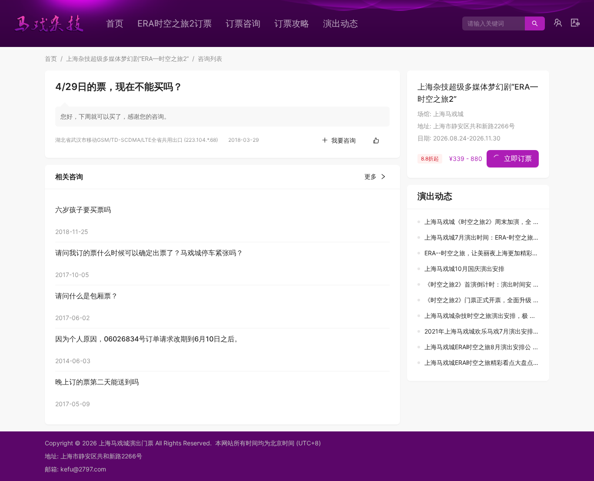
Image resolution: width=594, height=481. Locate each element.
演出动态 (340, 23)
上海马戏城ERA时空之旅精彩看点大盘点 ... (482, 362)
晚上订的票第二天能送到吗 (97, 381)
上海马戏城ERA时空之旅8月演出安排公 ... (481, 347)
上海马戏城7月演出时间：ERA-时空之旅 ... (482, 237)
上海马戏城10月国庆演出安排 (464, 268)
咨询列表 (210, 58)
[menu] (247, 23)
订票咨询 (243, 23)
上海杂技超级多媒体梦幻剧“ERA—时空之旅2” (127, 58)
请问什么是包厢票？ (86, 295)
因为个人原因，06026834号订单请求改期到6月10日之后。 (148, 338)
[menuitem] (114, 23)
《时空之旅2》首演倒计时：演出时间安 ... (481, 284)
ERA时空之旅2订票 (174, 23)
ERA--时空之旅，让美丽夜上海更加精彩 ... (481, 253)
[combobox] (490, 23)
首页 (114, 23)
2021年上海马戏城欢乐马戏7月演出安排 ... (482, 331)
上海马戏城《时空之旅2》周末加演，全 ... (481, 221)
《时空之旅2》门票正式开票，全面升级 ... (481, 300)
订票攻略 (291, 23)
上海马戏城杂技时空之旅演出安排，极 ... (479, 315)
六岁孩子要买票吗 (83, 209)
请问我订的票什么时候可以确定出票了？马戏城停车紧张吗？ (149, 252)
